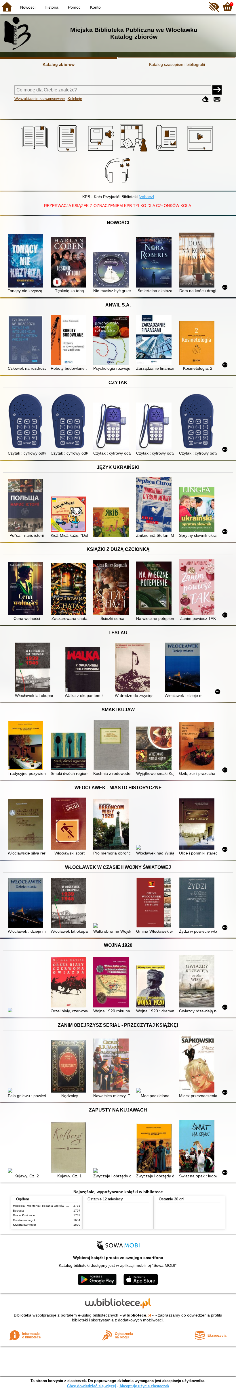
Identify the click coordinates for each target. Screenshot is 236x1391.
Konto (95, 7)
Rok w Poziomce (24, 1215)
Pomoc (74, 7)
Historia (51, 7)
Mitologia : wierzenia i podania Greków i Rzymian (45, 1205)
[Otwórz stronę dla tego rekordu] (26, 261)
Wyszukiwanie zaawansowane (39, 99)
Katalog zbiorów (59, 64)
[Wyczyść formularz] (205, 99)
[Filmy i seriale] (201, 151)
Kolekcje (75, 99)
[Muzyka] (118, 184)
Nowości (27, 7)
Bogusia (18, 1210)
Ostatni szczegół (24, 1220)
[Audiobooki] (101, 151)
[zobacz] (146, 196)
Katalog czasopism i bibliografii (177, 64)
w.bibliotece (137, 1315)
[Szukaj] (217, 90)
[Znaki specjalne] (217, 99)
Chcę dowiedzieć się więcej (91, 1386)
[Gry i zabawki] (134, 151)
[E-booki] (68, 151)
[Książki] (35, 151)
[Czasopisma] (167, 151)
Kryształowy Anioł (24, 1224)
